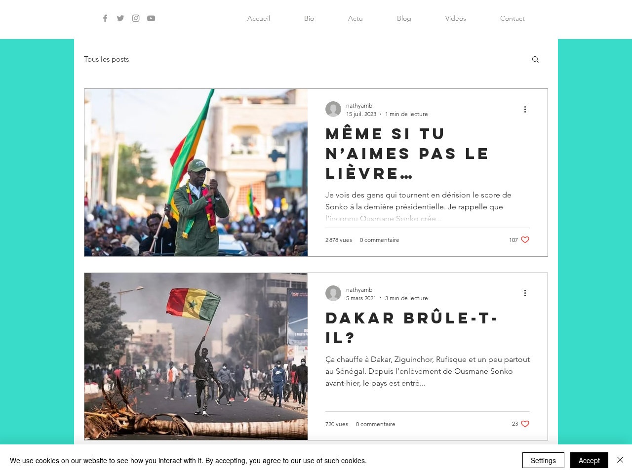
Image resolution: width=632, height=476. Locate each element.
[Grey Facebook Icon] (105, 18)
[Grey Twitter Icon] (120, 18)
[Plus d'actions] (528, 109)
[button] (535, 60)
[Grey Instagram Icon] (136, 18)
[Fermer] (620, 460)
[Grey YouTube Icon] (151, 18)
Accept (589, 460)
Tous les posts (106, 59)
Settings (543, 460)
